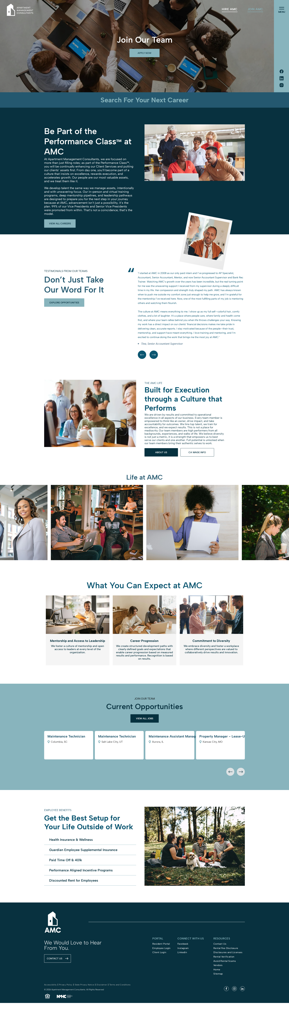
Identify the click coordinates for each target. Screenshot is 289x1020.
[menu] (281, 8)
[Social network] (281, 71)
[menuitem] (229, 9)
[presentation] (230, 810)
